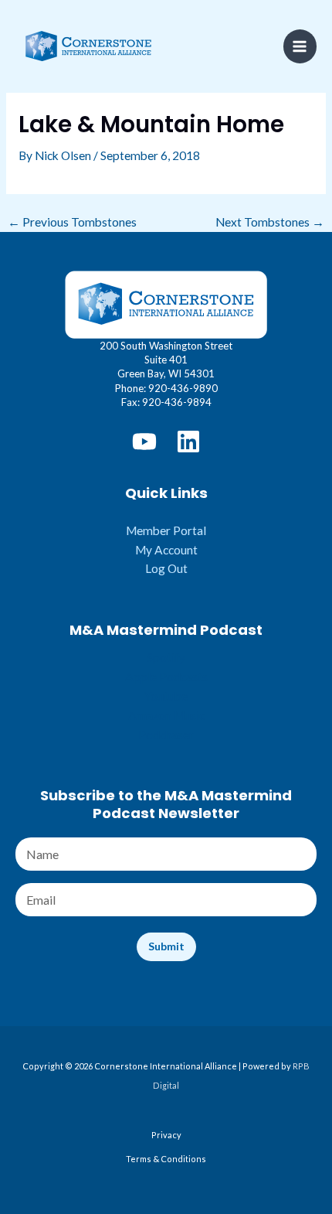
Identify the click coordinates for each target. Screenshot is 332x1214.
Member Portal (166, 530)
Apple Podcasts (166, 677)
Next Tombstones (269, 223)
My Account (166, 550)
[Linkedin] (188, 441)
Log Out (166, 568)
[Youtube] (144, 441)
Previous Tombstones (72, 223)
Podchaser (166, 735)
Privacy (166, 1135)
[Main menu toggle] (300, 46)
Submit (166, 946)
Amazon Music (166, 715)
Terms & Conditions (166, 1159)
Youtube (166, 696)
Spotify (166, 657)
